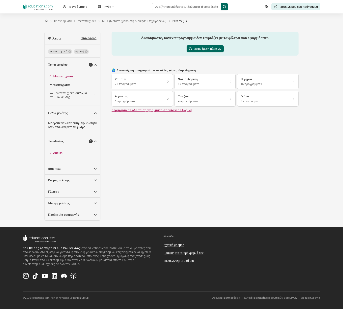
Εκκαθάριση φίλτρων (207, 49)
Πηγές (107, 7)
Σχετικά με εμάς (174, 245)
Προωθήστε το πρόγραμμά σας (183, 253)
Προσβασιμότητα (310, 297)
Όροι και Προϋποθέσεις (226, 297)
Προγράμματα (78, 7)
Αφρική (58, 153)
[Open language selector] (266, 6)
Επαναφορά (88, 38)
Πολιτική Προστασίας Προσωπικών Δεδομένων (269, 297)
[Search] (224, 6)
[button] (60, 51)
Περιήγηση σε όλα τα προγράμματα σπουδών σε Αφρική (152, 110)
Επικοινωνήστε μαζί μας (179, 261)
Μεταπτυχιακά (63, 76)
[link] (179, 21)
